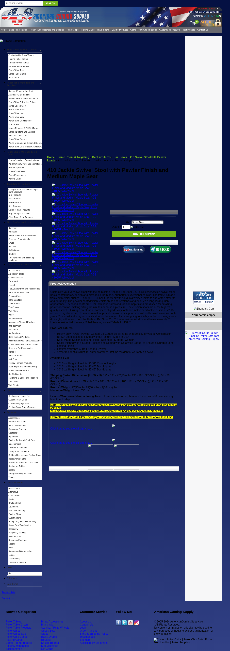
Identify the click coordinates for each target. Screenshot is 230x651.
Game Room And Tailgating (143, 30)
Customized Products (169, 30)
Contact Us (202, 30)
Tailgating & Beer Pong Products (23, 378)
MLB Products (14, 202)
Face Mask (13, 281)
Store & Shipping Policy (94, 633)
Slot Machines (49, 645)
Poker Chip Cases (16, 171)
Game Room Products (19, 642)
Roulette (12, 254)
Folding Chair (14, 514)
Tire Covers (13, 307)
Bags (10, 573)
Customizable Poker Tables (21, 55)
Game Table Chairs (17, 74)
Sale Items (12, 584)
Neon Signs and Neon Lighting (22, 367)
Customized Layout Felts (19, 396)
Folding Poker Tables (18, 59)
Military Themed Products (20, 363)
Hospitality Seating (17, 533)
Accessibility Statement (94, 642)
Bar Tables (13, 329)
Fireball (11, 285)
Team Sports (103, 30)
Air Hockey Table (16, 274)
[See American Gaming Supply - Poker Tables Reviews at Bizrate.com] (203, 298)
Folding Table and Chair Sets (21, 440)
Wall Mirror (13, 311)
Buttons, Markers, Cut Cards (21, 91)
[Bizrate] (217, 305)
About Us (85, 621)
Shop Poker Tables (18, 30)
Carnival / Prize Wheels (19, 239)
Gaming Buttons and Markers (21, 132)
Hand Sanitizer (15, 300)
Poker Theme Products (18, 370)
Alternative (13, 492)
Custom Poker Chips (17, 400)
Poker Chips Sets (16, 168)
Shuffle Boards (15, 374)
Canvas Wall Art (15, 277)
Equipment (13, 436)
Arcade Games (15, 318)
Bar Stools (120, 157)
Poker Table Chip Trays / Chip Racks (25, 147)
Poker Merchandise (17, 175)
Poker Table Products (18, 627)
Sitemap (85, 639)
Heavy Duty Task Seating (19, 525)
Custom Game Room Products (22, 407)
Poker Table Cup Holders (19, 121)
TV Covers (13, 381)
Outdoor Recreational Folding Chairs (25, 455)
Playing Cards (88, 30)
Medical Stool (14, 536)
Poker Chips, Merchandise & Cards (22, 153)
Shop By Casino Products (20, 222)
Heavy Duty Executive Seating (22, 521)
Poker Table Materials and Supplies (47, 30)
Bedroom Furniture (17, 425)
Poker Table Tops (16, 70)
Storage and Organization (20, 474)
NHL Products (14, 206)
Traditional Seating (17, 562)
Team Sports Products (18, 184)
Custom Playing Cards (18, 403)
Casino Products (120, 30)
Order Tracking (88, 630)
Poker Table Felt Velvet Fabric (22, 102)
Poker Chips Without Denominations (25, 164)
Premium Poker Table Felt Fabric (23, 98)
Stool (10, 547)
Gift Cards (12, 578)
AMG (9, 567)
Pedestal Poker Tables (18, 66)
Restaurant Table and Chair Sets (23, 462)
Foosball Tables (15, 355)
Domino (12, 352)
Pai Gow (12, 246)
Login (83, 627)
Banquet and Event (17, 422)
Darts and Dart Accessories (20, 348)
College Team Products (19, 210)
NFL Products (14, 195)
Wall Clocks (13, 385)
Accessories (14, 270)
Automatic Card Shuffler (19, 95)
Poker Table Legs (16, 113)
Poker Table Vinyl (16, 117)
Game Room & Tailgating (20, 264)
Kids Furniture (14, 444)
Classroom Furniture (17, 429)
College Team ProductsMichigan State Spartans (23, 190)
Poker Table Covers (17, 139)
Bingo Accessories (52, 621)
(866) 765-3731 (196, 12)
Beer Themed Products (18, 337)
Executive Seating (16, 510)
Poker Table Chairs (17, 624)
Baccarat (12, 228)
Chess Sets (48, 630)
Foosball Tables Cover (18, 292)
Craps (11, 243)
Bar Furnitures (14, 333)
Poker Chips (73, 30)
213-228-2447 (212, 12)
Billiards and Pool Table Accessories (25, 341)
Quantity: (117, 226)
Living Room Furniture (18, 451)
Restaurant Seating (17, 459)
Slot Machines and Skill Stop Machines (21, 259)
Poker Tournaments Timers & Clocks (25, 143)
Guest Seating (14, 518)
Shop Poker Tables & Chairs (22, 49)
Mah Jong (13, 359)
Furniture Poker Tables (18, 63)
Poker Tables (13, 621)
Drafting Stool (14, 503)
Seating (11, 470)
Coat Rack (13, 433)
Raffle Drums (14, 250)
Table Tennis (14, 303)
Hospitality (13, 529)
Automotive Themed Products (21, 322)
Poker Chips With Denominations (23, 160)
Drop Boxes (13, 124)
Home (4, 30)
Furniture (12, 412)
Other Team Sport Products (20, 217)
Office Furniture (15, 482)
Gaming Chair (14, 296)
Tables (11, 477)
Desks (11, 499)
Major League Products (19, 213)
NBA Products (14, 199)
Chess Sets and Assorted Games (23, 344)
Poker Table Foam (16, 109)
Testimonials (189, 30)
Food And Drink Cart (17, 135)
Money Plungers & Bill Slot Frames (24, 128)
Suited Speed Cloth (17, 106)
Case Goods (14, 495)
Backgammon (14, 326)
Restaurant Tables (16, 466)
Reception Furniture (17, 540)
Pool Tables (13, 77)
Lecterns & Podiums (17, 448)
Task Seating (14, 559)
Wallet (11, 315)
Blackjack (12, 232)
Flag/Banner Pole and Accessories (24, 289)
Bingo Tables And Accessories (22, 235)
